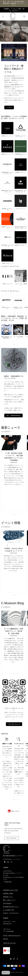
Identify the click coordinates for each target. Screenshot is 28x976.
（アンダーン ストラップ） (18, 308)
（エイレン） (6, 263)
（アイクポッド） (7, 226)
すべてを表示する (5, 431)
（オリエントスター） (7, 191)
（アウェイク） (6, 154)
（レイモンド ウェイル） (7, 173)
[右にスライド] (17, 313)
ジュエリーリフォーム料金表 (20, 283)
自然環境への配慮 (8, 893)
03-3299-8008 (10, 931)
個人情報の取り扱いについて (11, 906)
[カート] (24, 16)
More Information (11, 838)
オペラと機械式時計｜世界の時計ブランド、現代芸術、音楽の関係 (13, 631)
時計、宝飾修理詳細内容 (13, 415)
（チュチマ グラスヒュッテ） (21, 191)
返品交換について (8, 896)
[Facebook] (4, 862)
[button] (3, 16)
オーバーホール (14, 86)
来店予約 (5, 938)
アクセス (9, 107)
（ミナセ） (19, 172)
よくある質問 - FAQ (8, 910)
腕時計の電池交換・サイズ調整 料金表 (6, 337)
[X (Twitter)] (11, 862)
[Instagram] (8, 862)
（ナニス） (6, 283)
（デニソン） (20, 154)
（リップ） (20, 208)
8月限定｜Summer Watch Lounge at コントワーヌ (13, 550)
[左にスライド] (10, 313)
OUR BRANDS (7, 903)
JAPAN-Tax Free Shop (9, 943)
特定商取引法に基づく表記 (10, 890)
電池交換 (6, 86)
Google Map (8, 881)
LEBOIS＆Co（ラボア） (19, 245)
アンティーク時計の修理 (11, 84)
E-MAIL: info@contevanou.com (11, 935)
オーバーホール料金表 (18, 336)
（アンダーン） (7, 208)
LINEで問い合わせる (14, 724)
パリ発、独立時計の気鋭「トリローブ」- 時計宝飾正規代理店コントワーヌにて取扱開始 (13, 456)
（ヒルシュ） (6, 307)
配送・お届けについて (9, 900)
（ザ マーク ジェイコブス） (20, 227)
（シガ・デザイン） (7, 246)
